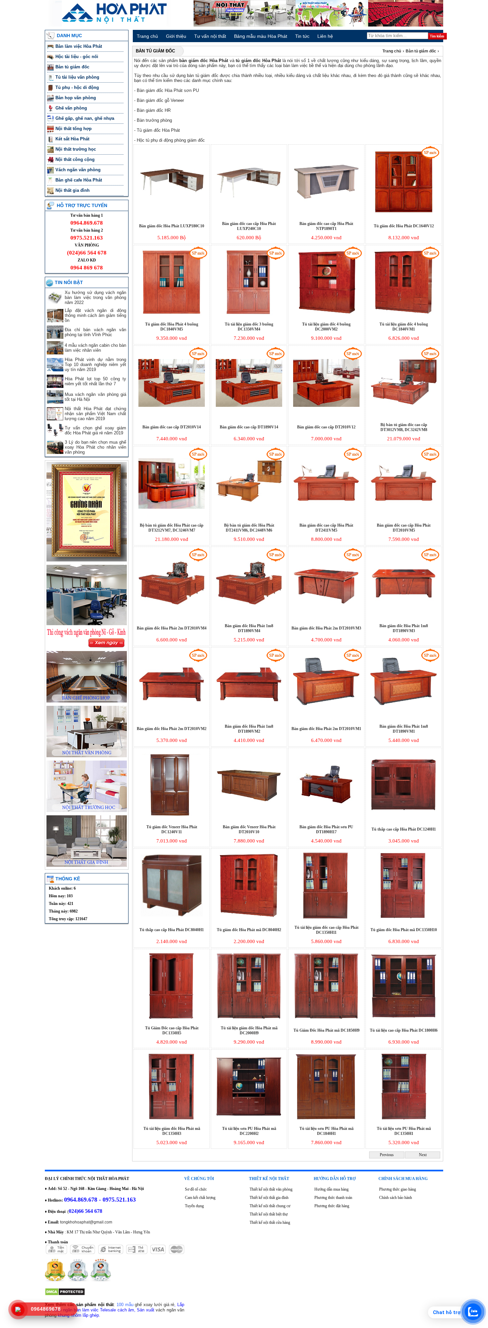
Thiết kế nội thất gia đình (269, 1197)
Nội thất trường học (76, 149)
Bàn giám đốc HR (154, 110)
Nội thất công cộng (75, 159)
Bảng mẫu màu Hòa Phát (260, 36)
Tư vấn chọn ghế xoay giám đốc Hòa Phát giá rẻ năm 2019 (95, 430)
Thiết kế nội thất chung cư (270, 1206)
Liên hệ (325, 36)
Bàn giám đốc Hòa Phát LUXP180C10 (171, 226)
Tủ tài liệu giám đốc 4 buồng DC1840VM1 (403, 327)
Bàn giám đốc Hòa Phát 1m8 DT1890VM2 (249, 729)
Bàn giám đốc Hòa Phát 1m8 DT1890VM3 (403, 628)
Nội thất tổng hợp (74, 128)
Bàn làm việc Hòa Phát (79, 46)
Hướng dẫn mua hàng (331, 1189)
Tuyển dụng (194, 1206)
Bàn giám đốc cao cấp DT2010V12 (326, 427)
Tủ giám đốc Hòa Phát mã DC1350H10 (403, 929)
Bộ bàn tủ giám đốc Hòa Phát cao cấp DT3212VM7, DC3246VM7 (171, 528)
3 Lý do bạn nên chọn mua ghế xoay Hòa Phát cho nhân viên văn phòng (95, 447)
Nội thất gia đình (73, 190)
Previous (387, 1154)
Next (423, 1154)
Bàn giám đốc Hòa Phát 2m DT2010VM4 (171, 628)
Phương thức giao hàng (397, 1189)
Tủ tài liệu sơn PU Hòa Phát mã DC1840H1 (326, 1131)
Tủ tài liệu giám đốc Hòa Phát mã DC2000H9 (249, 1030)
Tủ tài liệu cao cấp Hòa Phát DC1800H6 (404, 1030)
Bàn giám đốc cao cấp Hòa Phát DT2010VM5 (404, 528)
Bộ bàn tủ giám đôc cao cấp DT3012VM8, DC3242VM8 (403, 427)
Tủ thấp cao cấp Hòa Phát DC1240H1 (403, 829)
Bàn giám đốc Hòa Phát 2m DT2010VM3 (326, 628)
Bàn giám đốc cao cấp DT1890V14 (249, 427)
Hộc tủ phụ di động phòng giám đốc (171, 140)
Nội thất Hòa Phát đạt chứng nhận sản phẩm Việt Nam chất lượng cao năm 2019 (95, 413)
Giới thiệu (176, 36)
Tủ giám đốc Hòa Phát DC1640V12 (404, 226)
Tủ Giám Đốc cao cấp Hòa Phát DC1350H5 (172, 1030)
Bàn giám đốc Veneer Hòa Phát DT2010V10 (249, 829)
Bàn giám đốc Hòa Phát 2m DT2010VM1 (326, 728)
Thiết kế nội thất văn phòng (271, 1189)
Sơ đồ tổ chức (196, 1189)
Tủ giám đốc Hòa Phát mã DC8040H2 (249, 929)
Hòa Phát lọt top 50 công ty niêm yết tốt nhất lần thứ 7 (95, 381)
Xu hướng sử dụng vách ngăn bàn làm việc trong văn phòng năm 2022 (95, 297)
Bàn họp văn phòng (76, 97)
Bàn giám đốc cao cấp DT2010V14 (171, 427)
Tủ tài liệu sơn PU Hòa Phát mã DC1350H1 (404, 1131)
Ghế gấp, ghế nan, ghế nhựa (85, 118)
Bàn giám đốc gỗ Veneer (160, 100)
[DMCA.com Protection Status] (65, 1294)
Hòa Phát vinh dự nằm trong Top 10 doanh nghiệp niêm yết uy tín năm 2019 (95, 364)
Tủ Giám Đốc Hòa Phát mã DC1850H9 (326, 1030)
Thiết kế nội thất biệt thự (269, 1214)
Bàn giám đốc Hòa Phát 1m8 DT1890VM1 (403, 729)
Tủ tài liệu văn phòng (78, 77)
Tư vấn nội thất (210, 36)
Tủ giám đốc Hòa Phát (158, 130)
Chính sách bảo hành (395, 1197)
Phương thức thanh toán (333, 1197)
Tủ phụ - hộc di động (77, 87)
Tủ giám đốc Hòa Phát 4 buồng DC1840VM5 (171, 327)
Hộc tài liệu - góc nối (76, 56)
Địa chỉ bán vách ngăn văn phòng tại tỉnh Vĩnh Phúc (95, 332)
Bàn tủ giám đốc (73, 66)
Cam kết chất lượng (200, 1197)
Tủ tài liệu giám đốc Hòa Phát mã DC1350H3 (171, 1131)
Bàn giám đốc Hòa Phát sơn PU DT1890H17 (326, 829)
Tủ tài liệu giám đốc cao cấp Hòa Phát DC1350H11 (326, 930)
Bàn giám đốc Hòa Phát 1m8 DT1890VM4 (249, 628)
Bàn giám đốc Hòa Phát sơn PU (168, 90)
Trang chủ (147, 36)
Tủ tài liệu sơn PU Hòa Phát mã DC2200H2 (249, 1131)
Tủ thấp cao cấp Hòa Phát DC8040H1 (171, 929)
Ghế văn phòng (71, 108)
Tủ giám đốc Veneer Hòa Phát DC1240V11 (171, 829)
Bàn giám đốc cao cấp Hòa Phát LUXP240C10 (249, 226)
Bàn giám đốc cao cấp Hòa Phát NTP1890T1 (326, 226)
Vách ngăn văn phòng (78, 169)
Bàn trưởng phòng (154, 120)
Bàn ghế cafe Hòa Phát (78, 180)
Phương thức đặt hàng (331, 1206)
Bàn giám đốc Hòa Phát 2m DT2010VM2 (171, 728)
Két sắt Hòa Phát (73, 138)
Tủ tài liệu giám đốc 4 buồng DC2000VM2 (326, 327)
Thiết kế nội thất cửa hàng (270, 1222)
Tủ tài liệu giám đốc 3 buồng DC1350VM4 (249, 327)
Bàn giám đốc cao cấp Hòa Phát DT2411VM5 (326, 528)
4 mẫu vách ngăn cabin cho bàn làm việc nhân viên (95, 348)
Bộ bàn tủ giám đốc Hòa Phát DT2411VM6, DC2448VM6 (249, 528)
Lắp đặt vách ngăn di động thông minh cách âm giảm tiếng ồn (95, 315)
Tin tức (302, 36)
